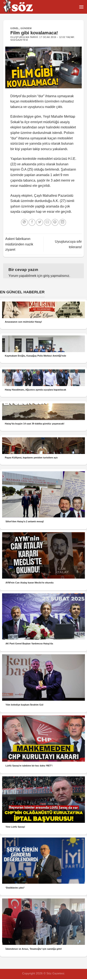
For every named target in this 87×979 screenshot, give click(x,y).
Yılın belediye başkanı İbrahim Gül (24, 704)
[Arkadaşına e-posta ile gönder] (47, 222)
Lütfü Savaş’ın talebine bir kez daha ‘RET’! (29, 765)
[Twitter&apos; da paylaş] (39, 222)
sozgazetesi (19, 40)
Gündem (25, 28)
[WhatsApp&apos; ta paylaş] (24, 222)
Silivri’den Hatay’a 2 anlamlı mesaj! (24, 521)
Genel (14, 28)
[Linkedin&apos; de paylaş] (62, 222)
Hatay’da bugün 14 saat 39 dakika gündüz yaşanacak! (34, 423)
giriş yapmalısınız (56, 275)
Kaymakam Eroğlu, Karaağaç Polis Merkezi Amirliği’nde (35, 355)
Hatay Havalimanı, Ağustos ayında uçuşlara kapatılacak (35, 389)
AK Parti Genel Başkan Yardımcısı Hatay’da (29, 643)
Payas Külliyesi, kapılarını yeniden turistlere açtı (31, 457)
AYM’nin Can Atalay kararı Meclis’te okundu (29, 582)
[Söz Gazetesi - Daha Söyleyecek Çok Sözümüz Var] (24, 7)
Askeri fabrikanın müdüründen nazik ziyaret (19, 244)
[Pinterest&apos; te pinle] (55, 222)
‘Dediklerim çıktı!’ (15, 887)
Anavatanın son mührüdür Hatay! (23, 321)
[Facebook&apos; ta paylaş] (32, 222)
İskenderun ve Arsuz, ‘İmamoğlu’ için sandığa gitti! (33, 949)
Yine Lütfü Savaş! (15, 826)
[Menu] (81, 7)
